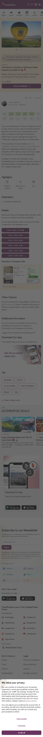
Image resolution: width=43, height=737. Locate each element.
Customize (21, 726)
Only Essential (21, 719)
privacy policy (31, 701)
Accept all (21, 733)
